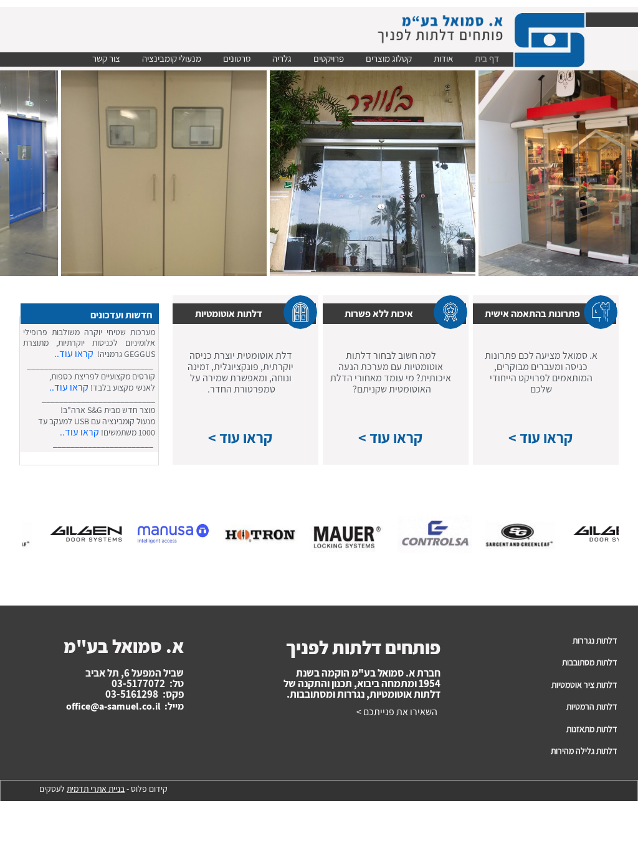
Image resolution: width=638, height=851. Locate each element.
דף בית (487, 58)
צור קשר (106, 58)
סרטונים (236, 58)
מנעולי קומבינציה (171, 58)
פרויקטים (328, 58)
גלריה (282, 58)
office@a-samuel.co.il (113, 706)
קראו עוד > (540, 437)
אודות (443, 58)
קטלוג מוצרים (389, 58)
